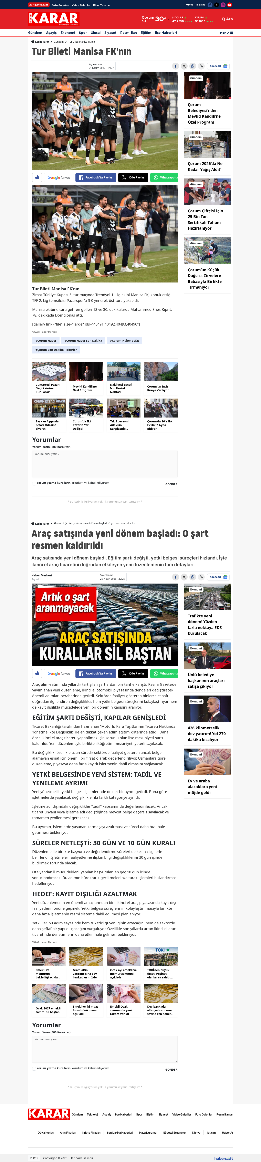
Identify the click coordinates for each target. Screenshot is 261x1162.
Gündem (35, 32)
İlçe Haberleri (166, 32)
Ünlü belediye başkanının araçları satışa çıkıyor (206, 680)
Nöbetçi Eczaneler (174, 1132)
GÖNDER (171, 484)
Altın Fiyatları (68, 1132)
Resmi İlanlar (225, 1114)
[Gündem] (207, 85)
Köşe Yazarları (102, 5)
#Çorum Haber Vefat (124, 340)
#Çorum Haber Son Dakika (83, 340)
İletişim (200, 4)
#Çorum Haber (45, 340)
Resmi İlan (128, 32)
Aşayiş (51, 32)
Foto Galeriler (60, 5)
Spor (83, 32)
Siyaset (110, 32)
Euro (200, 17)
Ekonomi (68, 32)
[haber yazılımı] (224, 1158)
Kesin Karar (41, 41)
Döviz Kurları (46, 1132)
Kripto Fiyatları (91, 1132)
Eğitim (146, 32)
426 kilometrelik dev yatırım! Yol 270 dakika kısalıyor (207, 733)
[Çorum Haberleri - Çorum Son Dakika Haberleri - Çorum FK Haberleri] (49, 1114)
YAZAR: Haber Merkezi (44, 331)
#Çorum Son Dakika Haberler (56, 350)
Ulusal (96, 32)
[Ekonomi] (207, 596)
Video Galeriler (81, 5)
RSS (35, 1158)
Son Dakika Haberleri (120, 1132)
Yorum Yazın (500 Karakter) (51, 447)
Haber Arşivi (229, 1132)
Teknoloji (92, 1114)
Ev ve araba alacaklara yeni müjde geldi (202, 786)
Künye (190, 4)
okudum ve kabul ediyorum (73, 483)
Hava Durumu (148, 1132)
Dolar (179, 17)
